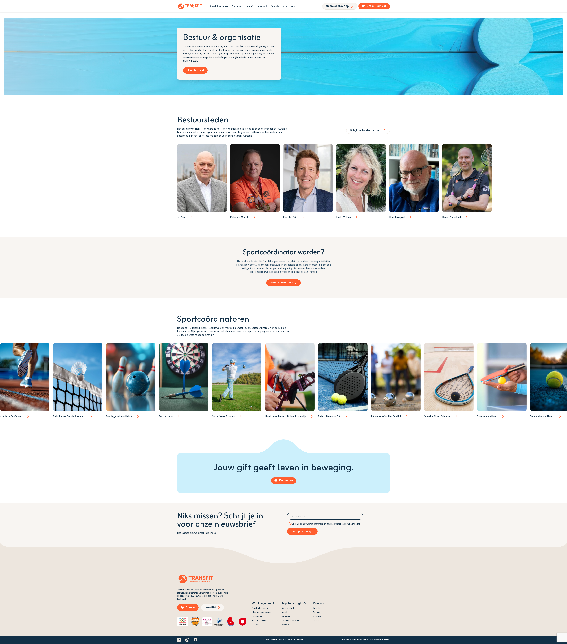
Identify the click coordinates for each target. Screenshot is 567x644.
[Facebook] (195, 640)
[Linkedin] (179, 640)
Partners (317, 616)
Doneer (190, 607)
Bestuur (316, 612)
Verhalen (237, 6)
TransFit (316, 608)
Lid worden (257, 616)
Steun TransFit (376, 6)
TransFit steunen (259, 620)
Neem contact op (337, 6)
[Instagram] (187, 640)
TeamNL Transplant (256, 6)
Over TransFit (290, 6)
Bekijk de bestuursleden (365, 130)
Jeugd (284, 612)
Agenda (275, 6)
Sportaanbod (288, 608)
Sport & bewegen (219, 6)
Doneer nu (286, 480)
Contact (317, 620)
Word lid (210, 607)
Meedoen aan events (261, 612)
